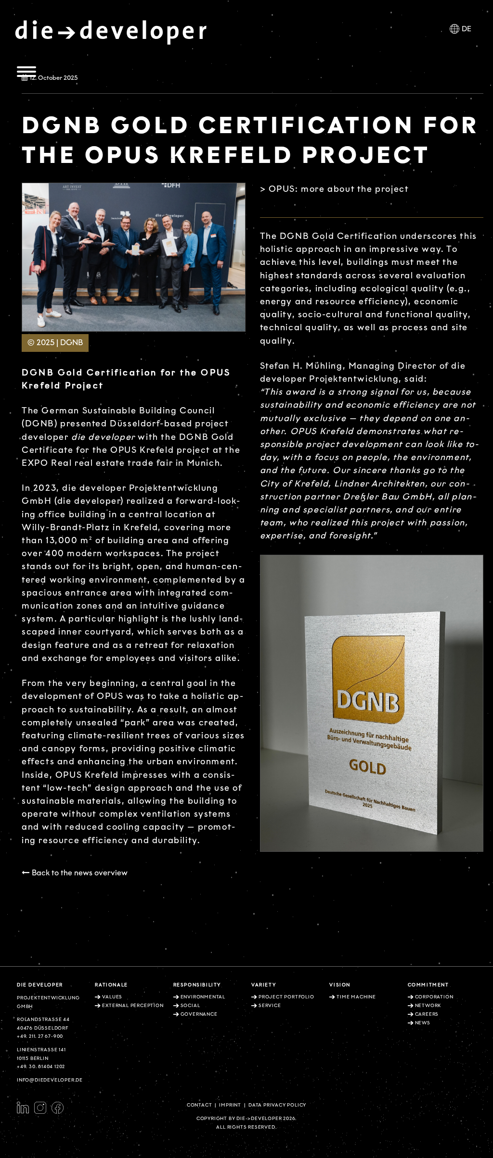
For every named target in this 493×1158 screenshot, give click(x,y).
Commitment (428, 985)
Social (190, 1006)
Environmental (203, 997)
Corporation (434, 997)
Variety (263, 985)
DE (466, 29)
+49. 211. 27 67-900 (40, 1036)
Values (112, 997)
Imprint (230, 1105)
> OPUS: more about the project (334, 189)
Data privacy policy (277, 1105)
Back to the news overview (80, 872)
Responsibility (197, 985)
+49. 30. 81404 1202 (41, 1067)
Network (428, 1006)
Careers (427, 1014)
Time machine (356, 997)
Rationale (111, 985)
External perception (132, 1006)
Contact (199, 1105)
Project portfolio (286, 997)
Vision (339, 985)
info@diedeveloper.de (50, 1080)
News (422, 1023)
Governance (199, 1014)
